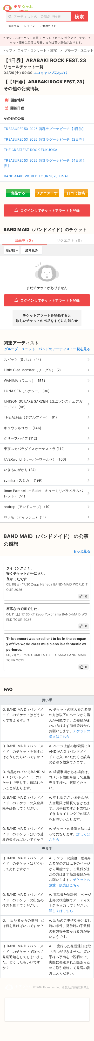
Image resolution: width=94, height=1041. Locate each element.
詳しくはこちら (61, 911)
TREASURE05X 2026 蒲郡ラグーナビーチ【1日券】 (44, 129)
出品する (18, 193)
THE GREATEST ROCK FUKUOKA (30, 150)
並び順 (10, 250)
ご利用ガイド (48, 26)
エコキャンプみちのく (51, 73)
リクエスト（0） (70, 240)
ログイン (29, 26)
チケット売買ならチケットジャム (17, 8)
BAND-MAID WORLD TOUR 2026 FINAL (36, 176)
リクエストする (47, 194)
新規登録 (13, 26)
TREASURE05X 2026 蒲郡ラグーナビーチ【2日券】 (45, 139)
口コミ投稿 (76, 193)
